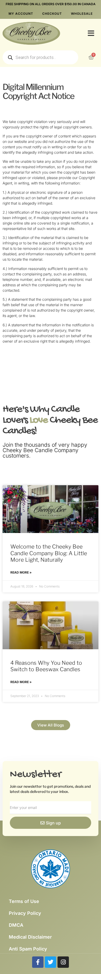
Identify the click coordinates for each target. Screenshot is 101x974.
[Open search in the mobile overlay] (40, 57)
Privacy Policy (25, 913)
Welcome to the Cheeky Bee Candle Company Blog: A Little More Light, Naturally (48, 553)
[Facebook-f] (38, 962)
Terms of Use (24, 901)
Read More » (21, 572)
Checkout (52, 14)
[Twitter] (50, 962)
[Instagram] (63, 962)
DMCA (16, 925)
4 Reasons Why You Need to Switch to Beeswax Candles (46, 666)
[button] (91, 33)
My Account (21, 14)
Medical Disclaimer (30, 937)
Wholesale (82, 14)
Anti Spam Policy (28, 949)
